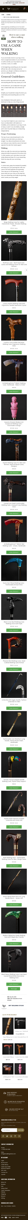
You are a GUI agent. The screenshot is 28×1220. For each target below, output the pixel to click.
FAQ (2, 1186)
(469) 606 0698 (14, 3)
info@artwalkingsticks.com (8, 1154)
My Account (4, 1162)
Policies (3, 1192)
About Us (3, 1182)
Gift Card (3, 1170)
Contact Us (4, 1172)
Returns (3, 1196)
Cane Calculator (5, 1190)
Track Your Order (5, 1166)
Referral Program (5, 1168)
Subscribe (20, 1130)
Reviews (3, 1184)
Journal (8, 14)
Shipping (3, 1194)
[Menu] (3, 9)
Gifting (3, 1198)
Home (3, 14)
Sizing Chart (4, 1188)
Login (2, 1160)
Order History (4, 1164)
